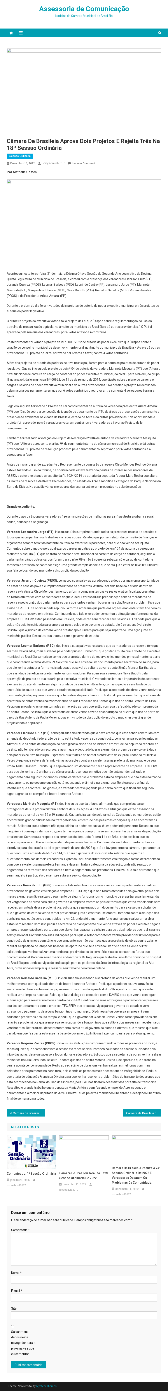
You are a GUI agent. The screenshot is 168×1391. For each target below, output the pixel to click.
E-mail (16, 1290)
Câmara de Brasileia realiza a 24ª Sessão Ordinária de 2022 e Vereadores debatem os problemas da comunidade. (136, 1175)
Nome (16, 1272)
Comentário (20, 1230)
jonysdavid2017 (53, 163)
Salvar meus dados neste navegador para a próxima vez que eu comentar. (23, 1343)
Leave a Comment (83, 163)
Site (14, 1308)
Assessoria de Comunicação (84, 9)
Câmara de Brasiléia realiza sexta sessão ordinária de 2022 (83, 1175)
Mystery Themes (46, 1386)
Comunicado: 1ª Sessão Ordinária (31, 1173)
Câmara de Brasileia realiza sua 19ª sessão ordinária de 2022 (143, 1113)
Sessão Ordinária (20, 156)
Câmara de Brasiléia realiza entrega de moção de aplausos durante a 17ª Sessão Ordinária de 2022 (29, 1113)
